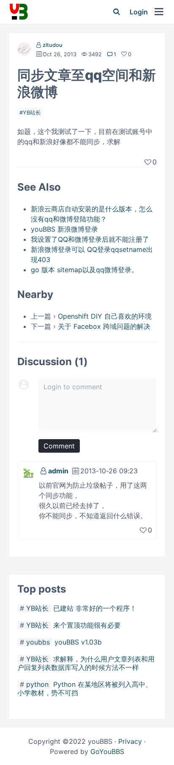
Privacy (130, 741)
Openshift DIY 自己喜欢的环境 (105, 316)
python (37, 684)
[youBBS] (18, 12)
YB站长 (32, 112)
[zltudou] (24, 50)
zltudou (53, 45)
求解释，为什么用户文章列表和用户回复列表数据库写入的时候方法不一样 (86, 663)
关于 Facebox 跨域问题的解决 (104, 326)
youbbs (38, 642)
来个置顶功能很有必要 (87, 625)
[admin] (28, 472)
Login (139, 12)
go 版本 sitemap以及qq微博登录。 (84, 269)
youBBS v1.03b (78, 642)
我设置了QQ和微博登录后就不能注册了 (90, 239)
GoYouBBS (107, 751)
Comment (59, 446)
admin (58, 471)
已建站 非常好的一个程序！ (94, 608)
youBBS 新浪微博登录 (64, 229)
